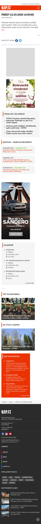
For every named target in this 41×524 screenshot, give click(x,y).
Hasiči (5, 483)
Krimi (5, 457)
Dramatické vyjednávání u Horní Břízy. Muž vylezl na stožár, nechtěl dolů (16, 170)
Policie (17, 477)
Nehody (5, 480)
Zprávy (11, 402)
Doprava (13, 480)
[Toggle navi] (38, 8)
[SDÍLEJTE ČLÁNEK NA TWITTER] (20, 40)
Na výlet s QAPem (11, 325)
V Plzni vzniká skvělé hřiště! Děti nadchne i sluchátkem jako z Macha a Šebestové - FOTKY (17, 160)
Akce (10, 477)
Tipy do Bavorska (11, 294)
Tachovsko (29, 480)
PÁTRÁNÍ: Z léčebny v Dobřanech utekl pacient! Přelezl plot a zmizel (17, 151)
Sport (5, 462)
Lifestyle (6, 466)
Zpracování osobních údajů (8, 437)
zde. (3, 30)
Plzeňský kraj (27, 477)
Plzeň (5, 477)
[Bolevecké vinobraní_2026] (20, 93)
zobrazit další (30, 283)
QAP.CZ (4, 402)
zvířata (12, 483)
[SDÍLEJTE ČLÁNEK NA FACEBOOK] (16, 40)
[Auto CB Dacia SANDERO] (15, 211)
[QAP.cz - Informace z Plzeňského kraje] (6, 7)
